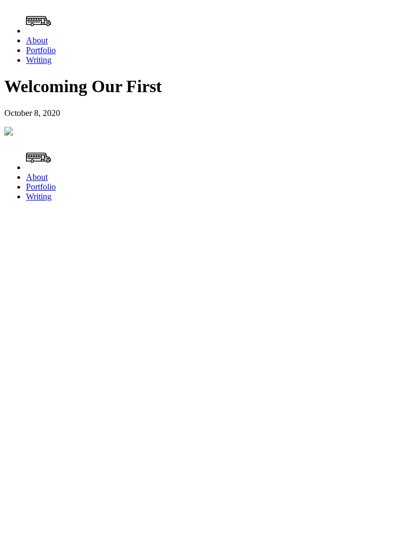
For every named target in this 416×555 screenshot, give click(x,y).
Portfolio (41, 50)
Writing (38, 59)
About (37, 40)
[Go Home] (38, 30)
